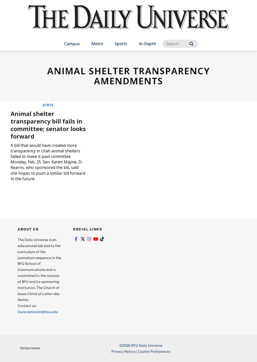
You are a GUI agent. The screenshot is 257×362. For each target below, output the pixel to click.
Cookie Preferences (154, 351)
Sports (121, 43)
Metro (97, 43)
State (48, 105)
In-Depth (147, 43)
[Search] (191, 43)
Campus (72, 43)
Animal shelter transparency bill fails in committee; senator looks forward (48, 124)
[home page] (128, 22)
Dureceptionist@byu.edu (38, 312)
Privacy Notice (123, 351)
